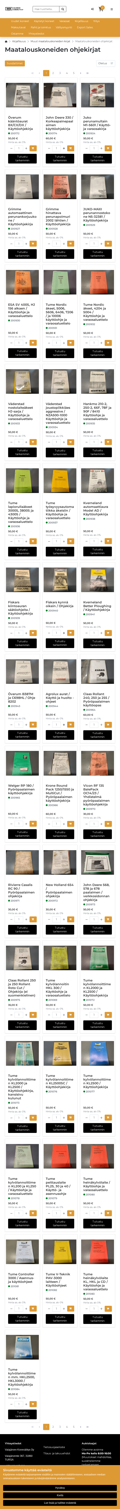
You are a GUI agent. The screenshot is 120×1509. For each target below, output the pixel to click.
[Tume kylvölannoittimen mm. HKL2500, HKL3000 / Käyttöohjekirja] (22, 1347)
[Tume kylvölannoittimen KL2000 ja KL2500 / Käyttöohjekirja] (97, 958)
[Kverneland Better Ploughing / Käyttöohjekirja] (97, 579)
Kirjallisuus (81, 21)
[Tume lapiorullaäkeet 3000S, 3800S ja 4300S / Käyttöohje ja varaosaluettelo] (22, 480)
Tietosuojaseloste (54, 1447)
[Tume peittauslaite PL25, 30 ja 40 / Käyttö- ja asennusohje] (60, 1156)
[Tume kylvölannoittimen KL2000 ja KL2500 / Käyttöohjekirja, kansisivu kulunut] (22, 1053)
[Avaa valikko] (111, 9)
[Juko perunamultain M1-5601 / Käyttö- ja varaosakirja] (97, 95)
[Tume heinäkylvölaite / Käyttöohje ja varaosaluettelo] (97, 1156)
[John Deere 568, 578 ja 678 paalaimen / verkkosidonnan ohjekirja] (97, 862)
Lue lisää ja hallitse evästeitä (60, 1502)
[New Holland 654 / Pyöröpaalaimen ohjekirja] (60, 862)
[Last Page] (87, 73)
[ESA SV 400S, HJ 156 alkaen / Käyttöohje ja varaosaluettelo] (22, 282)
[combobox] (46, 9)
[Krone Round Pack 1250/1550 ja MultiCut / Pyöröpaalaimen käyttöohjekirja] (60, 763)
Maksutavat (18, 27)
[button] (11, 148)
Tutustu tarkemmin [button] (22, 158)
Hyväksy (60, 1487)
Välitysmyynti (64, 27)
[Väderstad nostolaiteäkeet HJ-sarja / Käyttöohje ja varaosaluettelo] (22, 381)
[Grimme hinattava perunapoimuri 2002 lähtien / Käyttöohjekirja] (60, 186)
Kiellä (60, 1495)
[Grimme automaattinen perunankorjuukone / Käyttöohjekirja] (22, 186)
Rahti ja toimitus (41, 27)
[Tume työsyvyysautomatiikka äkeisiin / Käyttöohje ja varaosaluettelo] (60, 480)
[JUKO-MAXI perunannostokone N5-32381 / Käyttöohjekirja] (97, 186)
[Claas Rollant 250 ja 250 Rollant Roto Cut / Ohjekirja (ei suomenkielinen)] (22, 958)
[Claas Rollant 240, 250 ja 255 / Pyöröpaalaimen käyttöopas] (97, 671)
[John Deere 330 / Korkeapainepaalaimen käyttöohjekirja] (60, 95)
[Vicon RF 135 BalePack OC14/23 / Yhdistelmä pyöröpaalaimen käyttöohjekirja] (97, 763)
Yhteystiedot (36, 33)
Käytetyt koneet (44, 21)
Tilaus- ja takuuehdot (56, 1453)
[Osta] (33, 148)
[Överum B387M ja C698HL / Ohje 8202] (22, 671)
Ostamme (17, 33)
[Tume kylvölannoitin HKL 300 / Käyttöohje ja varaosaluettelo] (60, 958)
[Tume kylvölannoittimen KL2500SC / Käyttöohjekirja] (60, 1053)
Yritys (96, 21)
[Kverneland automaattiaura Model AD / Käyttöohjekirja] (97, 480)
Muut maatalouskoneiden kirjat (50, 41)
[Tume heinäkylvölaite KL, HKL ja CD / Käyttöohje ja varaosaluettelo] (97, 1251)
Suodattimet (15, 63)
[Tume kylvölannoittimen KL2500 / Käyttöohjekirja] (97, 1053)
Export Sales (85, 27)
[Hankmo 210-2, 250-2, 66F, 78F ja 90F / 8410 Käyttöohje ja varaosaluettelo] (97, 381)
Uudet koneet (20, 21)
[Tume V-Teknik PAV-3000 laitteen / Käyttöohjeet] (60, 1251)
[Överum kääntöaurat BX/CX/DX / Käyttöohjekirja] (22, 95)
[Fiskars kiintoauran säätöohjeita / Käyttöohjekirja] (22, 579)
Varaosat (64, 21)
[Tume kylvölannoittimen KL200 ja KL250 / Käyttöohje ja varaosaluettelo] (22, 1156)
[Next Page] (81, 73)
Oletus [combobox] (102, 63)
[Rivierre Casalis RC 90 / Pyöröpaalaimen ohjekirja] (22, 862)
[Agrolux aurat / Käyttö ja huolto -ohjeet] (60, 671)
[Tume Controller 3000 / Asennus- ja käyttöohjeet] (22, 1251)
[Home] (6, 41)
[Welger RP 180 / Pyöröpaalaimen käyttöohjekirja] (22, 763)
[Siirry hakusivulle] (62, 9)
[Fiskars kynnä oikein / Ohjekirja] (60, 579)
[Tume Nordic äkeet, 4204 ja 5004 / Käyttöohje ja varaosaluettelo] (97, 282)
